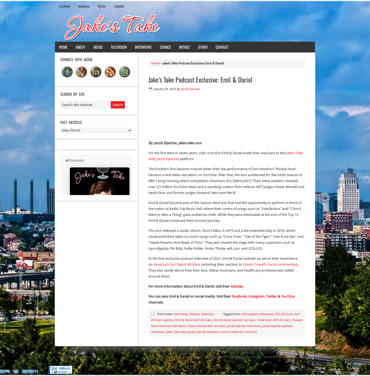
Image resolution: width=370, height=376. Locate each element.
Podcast (194, 314)
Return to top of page (75, 357)
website (237, 286)
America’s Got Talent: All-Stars (177, 264)
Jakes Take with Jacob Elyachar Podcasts (192, 332)
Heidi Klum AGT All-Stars (274, 320)
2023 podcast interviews (257, 314)
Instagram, (256, 296)
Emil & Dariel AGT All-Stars (193, 320)
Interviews (143, 47)
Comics (165, 47)
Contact (222, 47)
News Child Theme (231, 357)
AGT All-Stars (284, 314)
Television (119, 47)
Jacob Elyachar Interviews (244, 326)
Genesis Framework (266, 357)
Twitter (271, 296)
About (80, 47)
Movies (184, 47)
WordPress (291, 357)
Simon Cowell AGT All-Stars (238, 332)
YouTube (288, 296)
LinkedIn (119, 6)
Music (98, 47)
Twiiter (102, 6)
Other (202, 47)
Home (63, 47)
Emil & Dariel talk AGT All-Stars (234, 320)
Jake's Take (185, 27)
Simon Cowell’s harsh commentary (270, 264)
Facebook (64, 6)
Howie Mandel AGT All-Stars (207, 326)
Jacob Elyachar (190, 89)
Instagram (84, 6)
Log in (307, 357)
